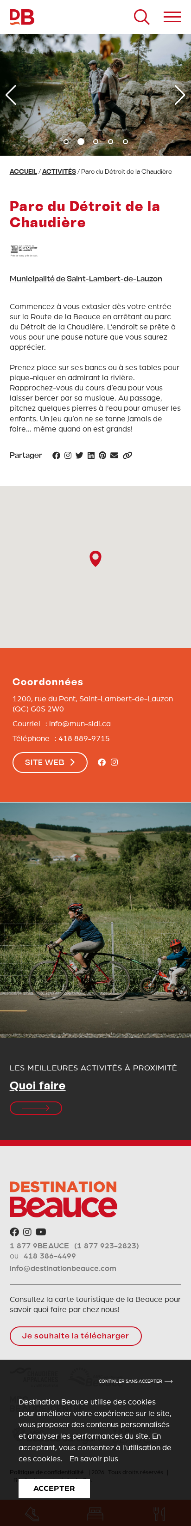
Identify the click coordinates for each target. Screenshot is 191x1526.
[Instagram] (114, 763)
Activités (59, 172)
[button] (66, 141)
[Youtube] (41, 1233)
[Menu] (172, 17)
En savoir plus (94, 1459)
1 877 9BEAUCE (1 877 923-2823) (74, 1246)
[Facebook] (102, 763)
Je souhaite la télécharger (75, 1336)
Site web (45, 763)
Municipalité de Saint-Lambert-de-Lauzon (86, 279)
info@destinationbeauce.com (63, 1268)
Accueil (23, 172)
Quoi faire (38, 1087)
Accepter (54, 1488)
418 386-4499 (50, 1256)
